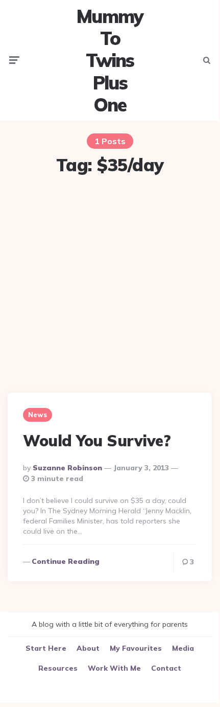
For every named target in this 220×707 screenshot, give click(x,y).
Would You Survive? (96, 440)
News (37, 414)
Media (183, 648)
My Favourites (136, 648)
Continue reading (66, 561)
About (88, 648)
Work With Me (114, 668)
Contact (166, 668)
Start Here (46, 648)
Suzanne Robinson (67, 468)
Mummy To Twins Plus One (110, 60)
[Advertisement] (109, 285)
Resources (58, 668)
